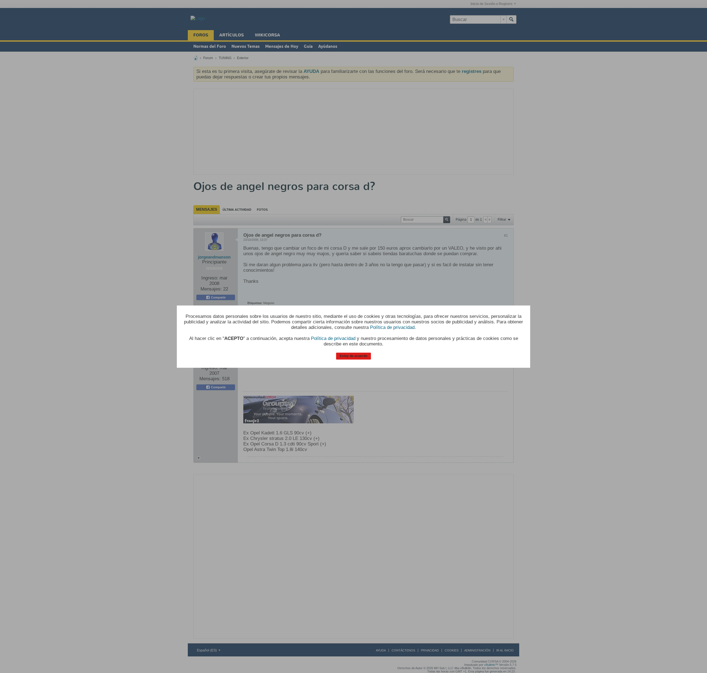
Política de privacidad (392, 327)
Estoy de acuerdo (353, 356)
